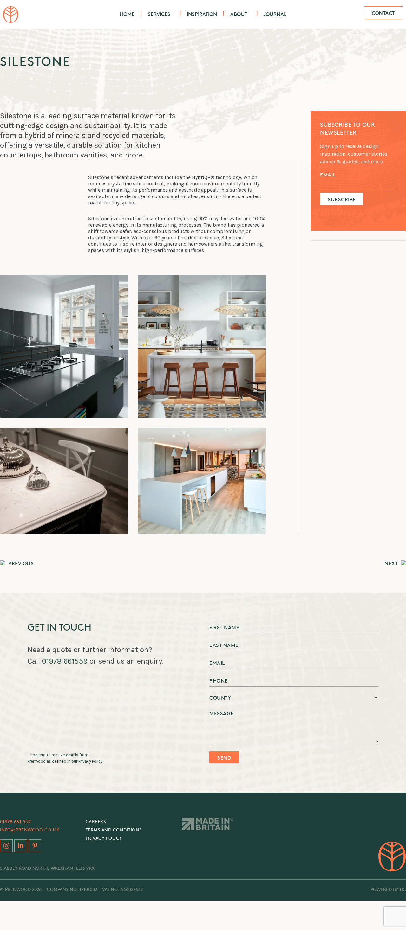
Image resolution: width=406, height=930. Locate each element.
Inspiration (202, 13)
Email (328, 174)
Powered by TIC (388, 889)
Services (159, 13)
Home (127, 13)
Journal (275, 13)
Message (221, 712)
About (238, 13)
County (220, 697)
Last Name (224, 644)
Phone (218, 680)
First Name (224, 627)
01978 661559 (65, 661)
